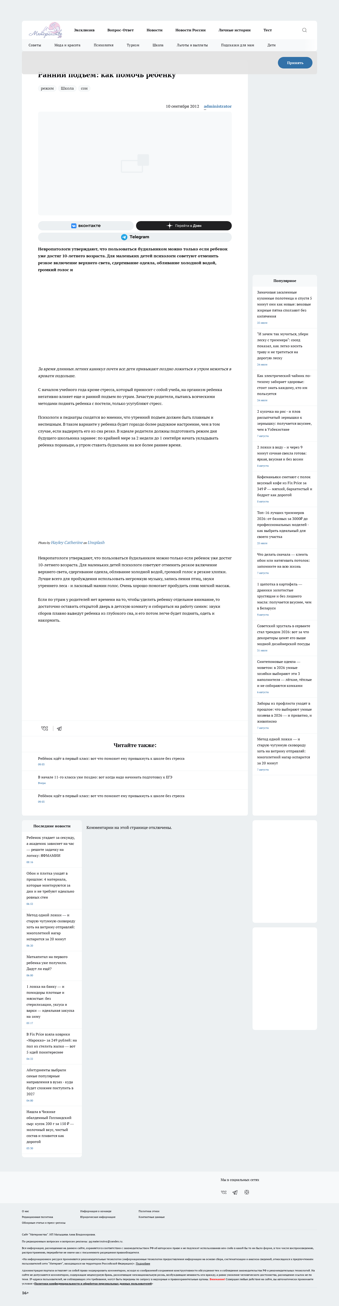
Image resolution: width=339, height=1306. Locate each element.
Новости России (190, 30)
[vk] (45, 728)
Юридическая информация (97, 1217)
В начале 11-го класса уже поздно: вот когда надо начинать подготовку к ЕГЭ (105, 780)
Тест (268, 30)
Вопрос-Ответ (120, 30)
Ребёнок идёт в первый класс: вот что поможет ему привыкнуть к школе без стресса (111, 761)
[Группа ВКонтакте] (86, 225)
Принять (295, 62)
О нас (25, 1211)
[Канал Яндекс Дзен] (184, 225)
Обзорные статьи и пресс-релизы (43, 1222)
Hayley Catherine (67, 542)
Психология (103, 45)
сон (84, 88)
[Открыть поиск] (304, 30)
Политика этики (149, 1211)
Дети (272, 45)
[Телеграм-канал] (135, 237)
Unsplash (95, 542)
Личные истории (235, 30)
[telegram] (60, 728)
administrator (218, 106)
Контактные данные (152, 1217)
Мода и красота (67, 45)
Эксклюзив (84, 30)
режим (47, 88)
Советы (35, 45)
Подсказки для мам (237, 45)
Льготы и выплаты (192, 45)
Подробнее (143, 1263)
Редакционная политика (37, 1217)
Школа (158, 45)
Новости (155, 30)
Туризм (133, 45)
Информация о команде (95, 1211)
